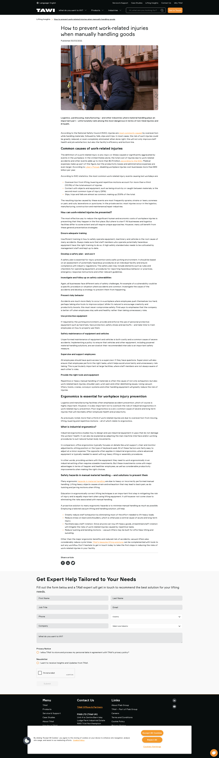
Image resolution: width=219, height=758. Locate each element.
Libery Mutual (92, 167)
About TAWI (48, 721)
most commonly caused (130, 133)
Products (95, 10)
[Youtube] (174, 707)
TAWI (45, 705)
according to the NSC (131, 161)
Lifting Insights (151, 3)
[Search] (163, 10)
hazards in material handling (91, 481)
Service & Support (120, 3)
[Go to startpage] (45, 10)
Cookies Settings (152, 747)
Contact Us (166, 3)
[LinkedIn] (174, 700)
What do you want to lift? (71, 10)
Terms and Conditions (122, 717)
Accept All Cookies (152, 733)
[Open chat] (214, 753)
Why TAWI (178, 3)
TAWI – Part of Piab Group (124, 709)
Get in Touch (175, 10)
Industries (113, 10)
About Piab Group (120, 705)
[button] (27, 741)
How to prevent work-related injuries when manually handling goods (84, 19)
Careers (115, 713)
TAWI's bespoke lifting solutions (108, 542)
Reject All (152, 740)
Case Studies (136, 3)
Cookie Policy (118, 721)
